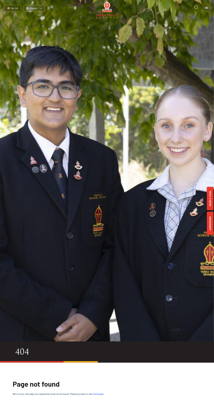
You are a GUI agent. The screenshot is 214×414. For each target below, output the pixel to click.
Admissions (210, 223)
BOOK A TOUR (210, 198)
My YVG (14, 8)
